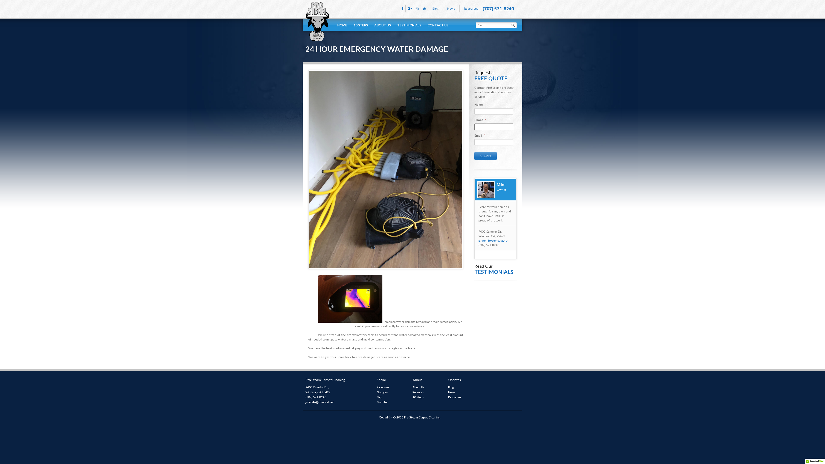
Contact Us (438, 25)
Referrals (418, 392)
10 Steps (361, 25)
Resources (471, 8)
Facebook (383, 387)
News (451, 8)
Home (342, 25)
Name (480, 104)
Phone (480, 120)
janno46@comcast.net (493, 240)
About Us (382, 25)
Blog (435, 8)
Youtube (382, 402)
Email (479, 135)
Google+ (382, 392)
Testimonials (409, 25)
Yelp (379, 397)
